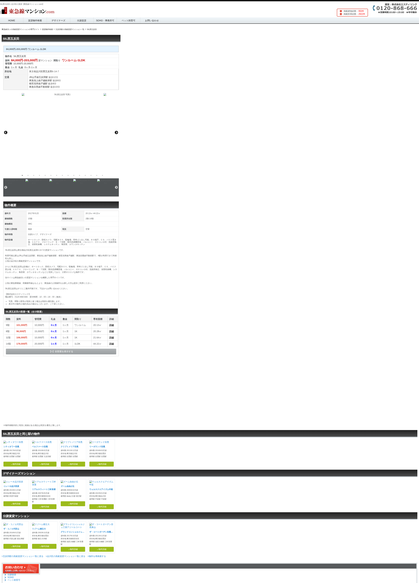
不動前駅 (45, 86)
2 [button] (28, 175)
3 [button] (33, 175)
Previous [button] (5, 132)
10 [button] (73, 175)
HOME (11, 20)
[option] (61, 132)
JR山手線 (34, 77)
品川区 (39, 71)
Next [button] (116, 132)
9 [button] (68, 175)
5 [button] (45, 175)
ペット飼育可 (128, 20)
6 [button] (51, 175)
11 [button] (79, 175)
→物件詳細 (15, 464)
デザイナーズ (58, 20)
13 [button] (91, 175)
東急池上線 (35, 80)
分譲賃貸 (81, 20)
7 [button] (56, 175)
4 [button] (39, 175)
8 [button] (62, 175)
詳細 (111, 325)
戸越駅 (44, 83)
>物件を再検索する (97, 556)
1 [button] (22, 175)
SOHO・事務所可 (105, 20)
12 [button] (85, 175)
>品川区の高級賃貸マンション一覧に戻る (65, 556)
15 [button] (102, 175)
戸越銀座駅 (46, 80)
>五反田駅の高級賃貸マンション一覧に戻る (22, 556)
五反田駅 (43, 77)
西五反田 (47, 71)
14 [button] (96, 175)
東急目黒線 (35, 86)
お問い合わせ (152, 20)
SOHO (11, 577)
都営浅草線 (35, 83)
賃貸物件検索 (35, 20)
